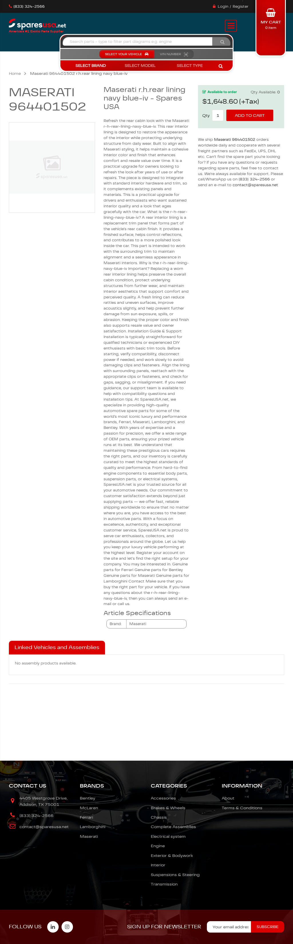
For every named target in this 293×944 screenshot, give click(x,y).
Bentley (87, 798)
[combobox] (137, 41)
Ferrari (86, 817)
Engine (158, 845)
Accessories (163, 798)
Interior (158, 865)
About (228, 798)
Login (223, 6)
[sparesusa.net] (37, 24)
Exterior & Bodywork (172, 855)
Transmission (164, 884)
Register (240, 6)
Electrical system (168, 836)
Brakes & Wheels (168, 808)
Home (15, 73)
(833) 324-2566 (29, 6)
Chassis (159, 817)
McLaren (89, 808)
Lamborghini (92, 826)
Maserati (89, 836)
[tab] (57, 647)
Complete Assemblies (173, 826)
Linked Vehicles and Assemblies (57, 647)
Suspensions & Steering (175, 874)
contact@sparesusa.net (255, 185)
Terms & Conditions (242, 808)
